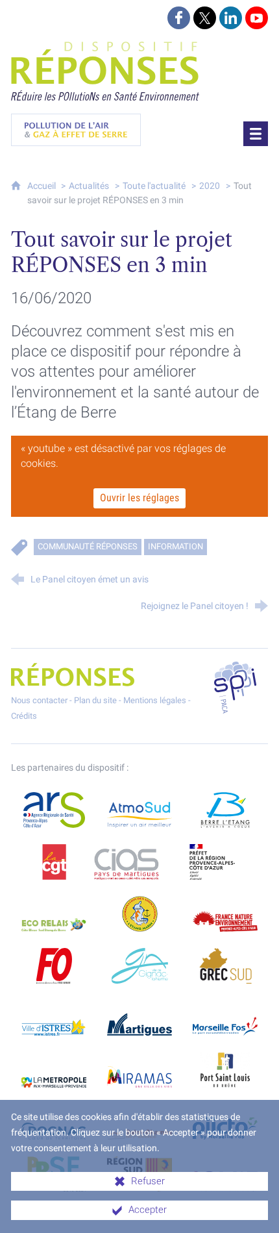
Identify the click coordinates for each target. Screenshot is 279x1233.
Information (175, 546)
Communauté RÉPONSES (88, 546)
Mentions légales (154, 700)
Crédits (24, 716)
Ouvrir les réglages (139, 498)
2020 (209, 186)
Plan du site (95, 700)
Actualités (89, 186)
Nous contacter (39, 700)
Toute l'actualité (154, 186)
